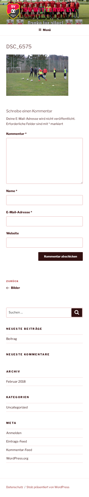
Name (11, 191)
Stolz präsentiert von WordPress (47, 487)
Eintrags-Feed (16, 441)
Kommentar (16, 134)
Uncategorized (17, 407)
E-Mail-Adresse (19, 212)
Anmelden (14, 433)
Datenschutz (14, 487)
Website (12, 233)
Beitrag (11, 339)
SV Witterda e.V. (50, 10)
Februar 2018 (16, 381)
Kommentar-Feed (19, 450)
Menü (47, 30)
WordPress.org (17, 458)
